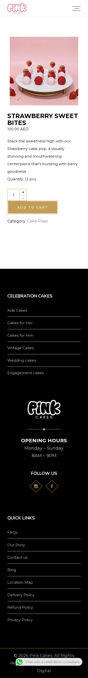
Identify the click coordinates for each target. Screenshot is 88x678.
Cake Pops (37, 221)
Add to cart (32, 207)
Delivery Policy (20, 594)
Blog (11, 569)
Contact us (17, 557)
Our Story (16, 544)
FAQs (12, 532)
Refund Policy (20, 607)
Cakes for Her (20, 323)
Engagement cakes (25, 372)
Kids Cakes (17, 310)
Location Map (20, 582)
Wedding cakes (21, 360)
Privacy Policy (20, 619)
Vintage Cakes (20, 347)
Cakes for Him (20, 335)
